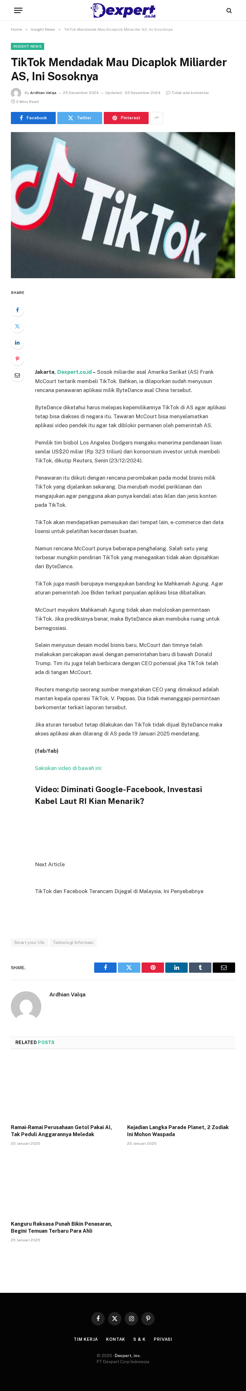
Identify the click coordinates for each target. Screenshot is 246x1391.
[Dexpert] (123, 10)
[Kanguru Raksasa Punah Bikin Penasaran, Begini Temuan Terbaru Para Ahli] (65, 1185)
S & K (139, 1339)
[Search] (228, 10)
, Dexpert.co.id (73, 372)
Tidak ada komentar (190, 92)
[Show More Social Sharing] (156, 118)
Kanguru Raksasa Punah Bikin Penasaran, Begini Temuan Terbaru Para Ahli (61, 1227)
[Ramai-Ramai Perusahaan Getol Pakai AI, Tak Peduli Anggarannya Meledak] (65, 1088)
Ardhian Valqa (43, 92)
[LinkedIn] (17, 342)
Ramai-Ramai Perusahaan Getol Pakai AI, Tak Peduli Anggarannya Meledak (61, 1130)
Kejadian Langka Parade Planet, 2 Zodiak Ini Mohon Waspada (178, 1130)
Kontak (115, 1339)
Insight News (27, 46)
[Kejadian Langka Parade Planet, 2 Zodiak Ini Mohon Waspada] (181, 1088)
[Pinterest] (17, 358)
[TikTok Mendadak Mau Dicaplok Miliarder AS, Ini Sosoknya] (123, 205)
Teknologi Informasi (73, 942)
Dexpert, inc (127, 1355)
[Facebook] (17, 309)
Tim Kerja (86, 1339)
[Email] (17, 375)
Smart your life (29, 942)
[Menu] (18, 10)
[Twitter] (17, 326)
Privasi (163, 1339)
